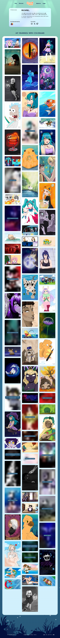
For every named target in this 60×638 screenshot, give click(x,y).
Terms (35, 634)
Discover (21, 3)
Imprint (25, 634)
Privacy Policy (30, 634)
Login (44, 3)
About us (38, 3)
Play (16, 3)
